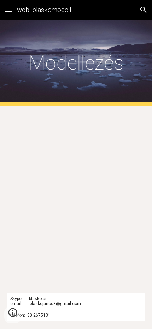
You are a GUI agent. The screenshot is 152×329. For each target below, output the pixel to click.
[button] (8, 9)
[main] (76, 63)
